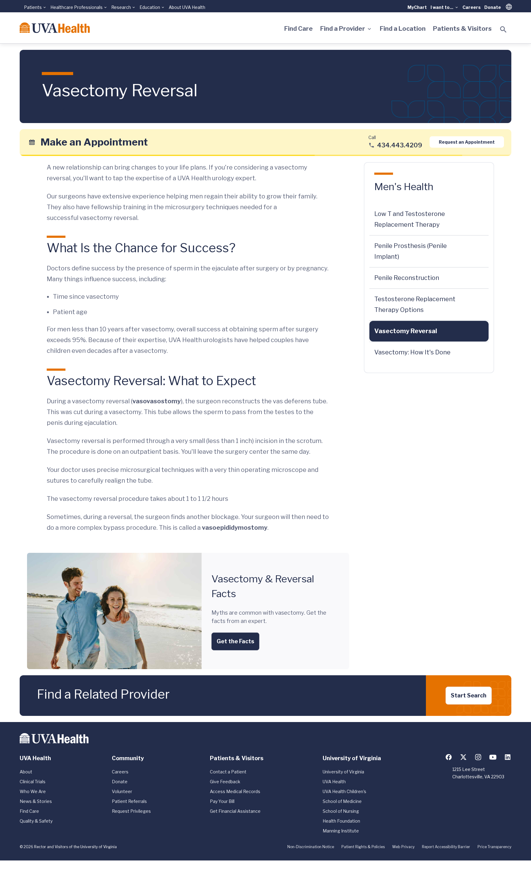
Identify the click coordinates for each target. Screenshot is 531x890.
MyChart (417, 7)
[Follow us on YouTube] (493, 757)
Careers (471, 7)
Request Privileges (131, 811)
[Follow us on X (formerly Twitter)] (463, 757)
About (26, 771)
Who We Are (33, 791)
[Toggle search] (503, 29)
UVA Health (334, 781)
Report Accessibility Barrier (446, 846)
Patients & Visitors (462, 28)
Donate (492, 7)
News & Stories (36, 801)
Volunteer (122, 791)
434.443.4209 (399, 145)
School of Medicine (342, 801)
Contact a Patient (228, 771)
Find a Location (403, 28)
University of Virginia (343, 771)
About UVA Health (187, 7)
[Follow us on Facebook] (448, 757)
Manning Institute (341, 830)
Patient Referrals (129, 801)
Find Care (298, 28)
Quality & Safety (36, 821)
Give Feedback (225, 781)
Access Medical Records (235, 791)
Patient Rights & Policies (363, 846)
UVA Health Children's (344, 791)
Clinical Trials (32, 781)
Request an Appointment (467, 142)
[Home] (55, 27)
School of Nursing (341, 811)
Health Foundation (341, 821)
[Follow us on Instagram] (478, 757)
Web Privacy (403, 846)
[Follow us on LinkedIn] (507, 757)
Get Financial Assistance (235, 811)
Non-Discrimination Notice (310, 846)
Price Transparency (494, 846)
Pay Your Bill (222, 801)
